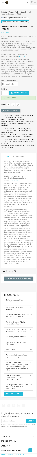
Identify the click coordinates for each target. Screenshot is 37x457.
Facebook (3, 405)
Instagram (18, 405)
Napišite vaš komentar (12, 110)
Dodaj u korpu (19, 92)
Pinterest (18, 104)
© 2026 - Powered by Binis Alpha (12, 454)
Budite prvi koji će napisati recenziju (19, 279)
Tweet (13, 104)
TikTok (23, 405)
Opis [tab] (7, 156)
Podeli (8, 104)
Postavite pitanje (13, 394)
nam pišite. (23, 56)
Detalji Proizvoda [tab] (18, 156)
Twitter (8, 405)
